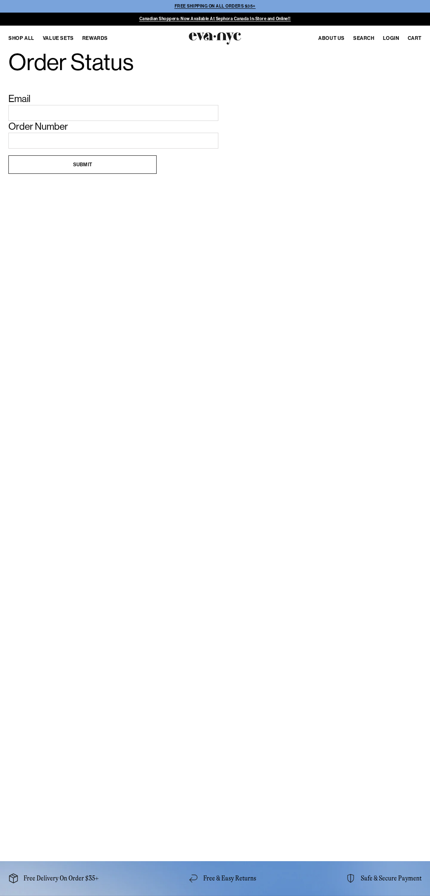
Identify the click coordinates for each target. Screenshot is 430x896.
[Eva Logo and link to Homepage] (214, 37)
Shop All (21, 38)
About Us (331, 38)
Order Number (38, 126)
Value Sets (58, 38)
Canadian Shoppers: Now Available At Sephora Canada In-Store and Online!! (215, 18)
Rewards (95, 38)
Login (391, 38)
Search (364, 38)
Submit (82, 165)
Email (19, 98)
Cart (415, 38)
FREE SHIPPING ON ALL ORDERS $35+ (215, 6)
